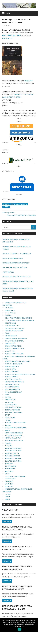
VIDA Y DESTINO (8, 272)
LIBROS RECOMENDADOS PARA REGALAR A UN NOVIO (18, 282)
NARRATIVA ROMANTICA (13, 461)
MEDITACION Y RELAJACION (14, 441)
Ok (19, 629)
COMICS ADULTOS (11, 336)
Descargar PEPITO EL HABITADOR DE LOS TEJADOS (17, 248)
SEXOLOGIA (9, 486)
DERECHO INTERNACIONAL (14, 364)
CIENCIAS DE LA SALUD (12, 326)
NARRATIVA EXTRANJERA (13, 458)
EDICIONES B (7, 38)
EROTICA (8, 397)
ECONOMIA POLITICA (12, 384)
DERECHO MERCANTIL (12, 366)
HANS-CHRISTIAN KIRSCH (11, 35)
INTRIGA (7, 420)
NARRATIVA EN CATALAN (13, 448)
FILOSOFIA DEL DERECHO (13, 407)
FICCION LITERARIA (11, 405)
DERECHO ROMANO (11, 377)
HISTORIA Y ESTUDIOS (12, 410)
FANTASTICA (9, 402)
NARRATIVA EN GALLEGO (13, 451)
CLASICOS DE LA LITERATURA (14, 328)
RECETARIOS (9, 481)
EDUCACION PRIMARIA (12, 389)
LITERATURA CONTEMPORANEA (15, 428)
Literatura (8, 425)
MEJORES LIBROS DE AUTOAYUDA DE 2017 (17, 277)
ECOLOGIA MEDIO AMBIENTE (14, 382)
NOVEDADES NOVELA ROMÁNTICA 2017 (16, 263)
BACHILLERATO (10, 310)
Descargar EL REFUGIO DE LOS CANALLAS (21, 215)
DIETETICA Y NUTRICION (13, 379)
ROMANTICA (9, 484)
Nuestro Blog (9, 471)
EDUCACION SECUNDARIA (13, 392)
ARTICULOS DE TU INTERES (12, 504)
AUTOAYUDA (9, 308)
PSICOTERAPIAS (10, 479)
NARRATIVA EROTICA (12, 453)
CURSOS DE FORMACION (13, 346)
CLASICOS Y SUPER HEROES (14, 331)
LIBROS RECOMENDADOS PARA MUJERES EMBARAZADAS (16, 240)
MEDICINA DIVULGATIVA (13, 438)
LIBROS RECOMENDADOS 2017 (13, 258)
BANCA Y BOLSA (10, 313)
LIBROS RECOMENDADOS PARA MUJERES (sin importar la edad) (18, 289)
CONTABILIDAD (10, 343)
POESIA (7, 474)
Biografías (8, 315)
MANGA (7, 430)
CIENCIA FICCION (10, 323)
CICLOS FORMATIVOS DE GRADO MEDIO (18, 318)
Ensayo (7, 394)
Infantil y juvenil (10, 417)
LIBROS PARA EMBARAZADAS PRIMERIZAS (17, 254)
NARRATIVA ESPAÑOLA (12, 456)
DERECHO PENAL (10, 369)
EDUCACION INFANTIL (12, 387)
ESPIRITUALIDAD (10, 400)
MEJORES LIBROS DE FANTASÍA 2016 (15, 267)
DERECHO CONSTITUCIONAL (14, 354)
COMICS (7, 333)
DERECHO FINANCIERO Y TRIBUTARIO (17, 361)
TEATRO (7, 494)
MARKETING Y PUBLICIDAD (14, 433)
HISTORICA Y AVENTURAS (13, 412)
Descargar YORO (8, 213)
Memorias (8, 443)
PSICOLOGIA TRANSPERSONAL (15, 476)
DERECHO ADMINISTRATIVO (14, 349)
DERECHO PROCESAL (12, 372)
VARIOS (7, 499)
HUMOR (7, 415)
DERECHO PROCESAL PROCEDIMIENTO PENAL (20, 374)
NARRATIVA (8, 26)
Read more (7, 521)
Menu (8, 13)
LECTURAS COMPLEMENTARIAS (15, 423)
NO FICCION (9, 463)
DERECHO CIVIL (10, 351)
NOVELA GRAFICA (10, 466)
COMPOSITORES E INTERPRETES (16, 338)
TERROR (7, 497)
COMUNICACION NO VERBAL (14, 341)
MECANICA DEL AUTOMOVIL (14, 435)
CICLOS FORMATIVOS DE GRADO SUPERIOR (19, 320)
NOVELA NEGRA (10, 469)
